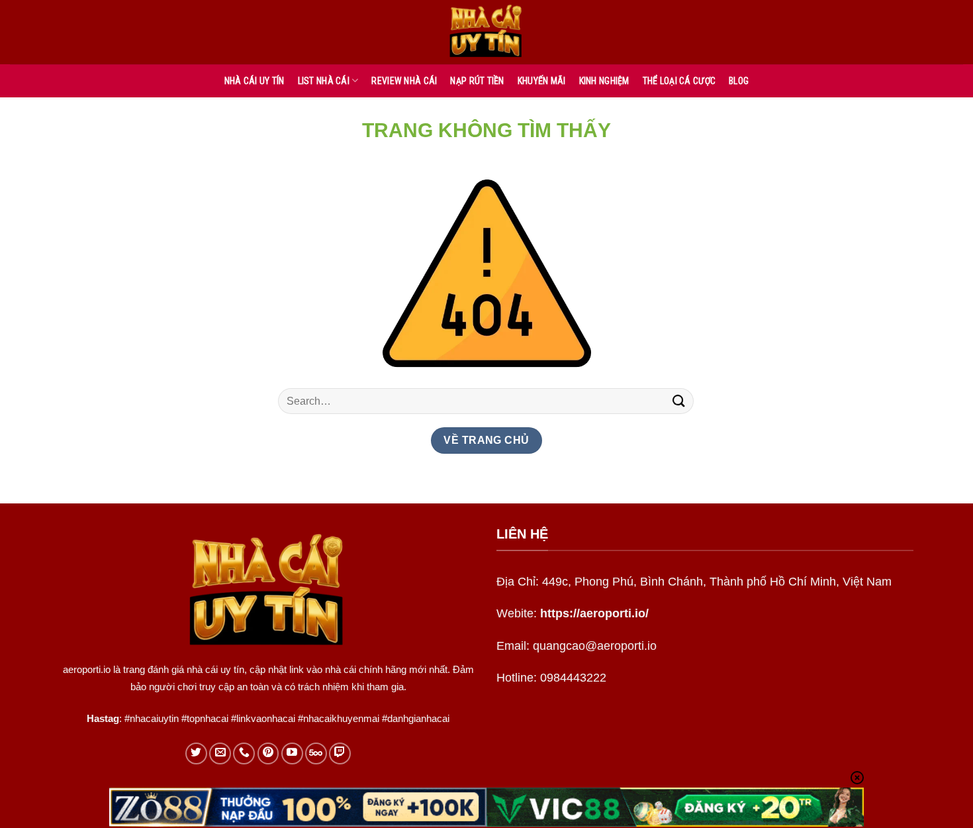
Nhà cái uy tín (254, 81)
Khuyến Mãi (542, 81)
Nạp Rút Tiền (477, 81)
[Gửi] (679, 401)
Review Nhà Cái (404, 81)
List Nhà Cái (323, 81)
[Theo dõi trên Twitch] (340, 753)
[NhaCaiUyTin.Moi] (486, 32)
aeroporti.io (87, 669)
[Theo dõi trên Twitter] (196, 753)
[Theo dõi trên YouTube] (292, 753)
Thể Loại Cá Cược (679, 81)
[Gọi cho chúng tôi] (244, 753)
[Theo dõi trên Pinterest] (268, 753)
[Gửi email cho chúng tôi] (220, 753)
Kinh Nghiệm (604, 81)
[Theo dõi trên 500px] (316, 753)
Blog (739, 81)
